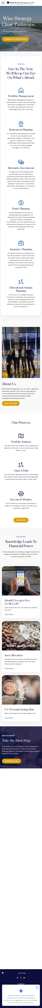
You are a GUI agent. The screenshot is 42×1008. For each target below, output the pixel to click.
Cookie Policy (28, 1003)
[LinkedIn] (24, 977)
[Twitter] (21, 977)
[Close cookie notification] (37, 988)
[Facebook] (17, 977)
